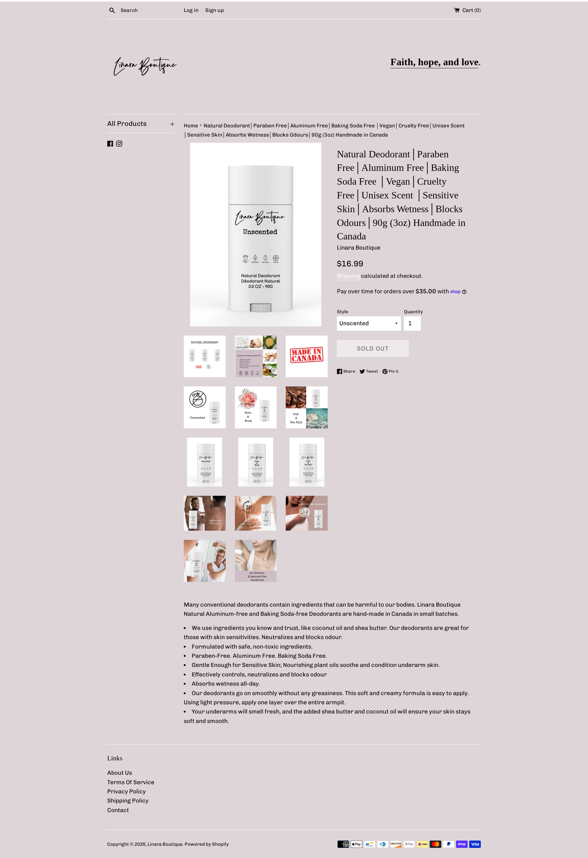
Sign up (214, 10)
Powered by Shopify (207, 844)
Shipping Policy (128, 800)
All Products (141, 123)
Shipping (348, 276)
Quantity (413, 311)
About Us (119, 772)
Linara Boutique (165, 844)
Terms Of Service (130, 782)
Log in (191, 10)
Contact (118, 810)
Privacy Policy (126, 791)
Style (342, 311)
